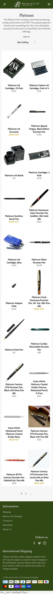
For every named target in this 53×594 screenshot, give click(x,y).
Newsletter (8, 525)
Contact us (8, 520)
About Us (7, 529)
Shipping (7, 512)
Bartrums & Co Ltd (16, 577)
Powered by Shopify (30, 577)
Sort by (26, 37)
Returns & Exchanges (12, 516)
